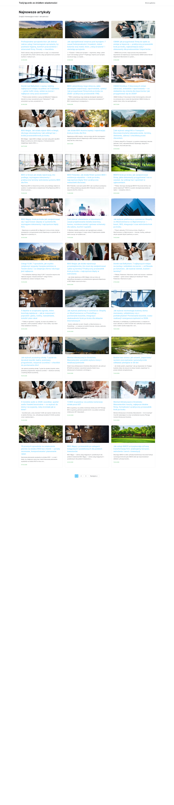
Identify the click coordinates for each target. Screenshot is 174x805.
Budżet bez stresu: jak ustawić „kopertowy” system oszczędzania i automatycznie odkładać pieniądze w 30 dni (132, 360)
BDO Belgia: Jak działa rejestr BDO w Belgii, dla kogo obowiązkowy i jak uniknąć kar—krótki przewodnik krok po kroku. (40, 133)
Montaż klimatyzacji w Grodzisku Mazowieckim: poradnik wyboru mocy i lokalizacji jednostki (84, 360)
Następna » (94, 476)
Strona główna (150, 3)
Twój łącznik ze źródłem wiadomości (38, 3)
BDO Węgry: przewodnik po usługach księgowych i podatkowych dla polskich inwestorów (84, 448)
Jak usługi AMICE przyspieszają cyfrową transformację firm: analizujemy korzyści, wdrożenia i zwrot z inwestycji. (131, 448)
